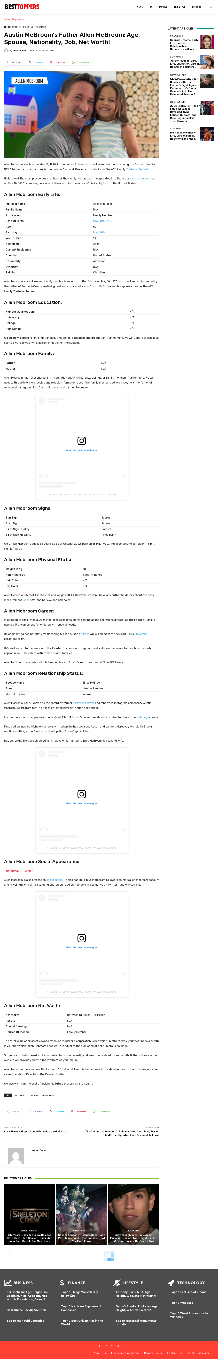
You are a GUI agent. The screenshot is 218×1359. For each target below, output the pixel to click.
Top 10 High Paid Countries (25, 1320)
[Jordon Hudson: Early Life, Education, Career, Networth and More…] (207, 62)
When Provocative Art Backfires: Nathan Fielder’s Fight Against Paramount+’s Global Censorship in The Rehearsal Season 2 (184, 87)
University (140, 634)
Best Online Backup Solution (26, 1310)
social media (54, 880)
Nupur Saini (19, 51)
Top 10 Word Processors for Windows (189, 1315)
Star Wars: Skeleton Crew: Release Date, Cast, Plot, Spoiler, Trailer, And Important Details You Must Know (29, 1238)
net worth (34, 1095)
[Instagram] (106, 1346)
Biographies (18, 19)
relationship (48, 1095)
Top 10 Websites (181, 1302)
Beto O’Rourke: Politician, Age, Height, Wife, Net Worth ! (137, 1308)
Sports (41, 27)
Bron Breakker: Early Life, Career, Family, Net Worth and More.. (183, 135)
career (23, 1095)
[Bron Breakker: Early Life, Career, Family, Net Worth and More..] (207, 134)
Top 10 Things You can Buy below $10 (79, 1294)
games (85, 634)
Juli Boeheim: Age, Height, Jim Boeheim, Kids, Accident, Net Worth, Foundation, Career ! (27, 1296)
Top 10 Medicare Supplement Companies (81, 1308)
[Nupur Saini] (7, 50)
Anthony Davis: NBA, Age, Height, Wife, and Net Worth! (136, 1294)
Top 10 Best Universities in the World (82, 1322)
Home (7, 19)
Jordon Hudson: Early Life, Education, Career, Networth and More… (185, 63)
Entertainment (29, 1231)
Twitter (28, 871)
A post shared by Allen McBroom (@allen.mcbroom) (82, 494)
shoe (26, 600)
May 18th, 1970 (102, 221)
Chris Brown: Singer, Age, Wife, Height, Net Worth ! (35, 1131)
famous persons (140, 178)
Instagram (12, 871)
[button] (211, 7)
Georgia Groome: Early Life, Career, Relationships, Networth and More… (184, 45)
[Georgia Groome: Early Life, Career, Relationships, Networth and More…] (207, 42)
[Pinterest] (112, 1346)
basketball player (83, 703)
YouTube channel (137, 169)
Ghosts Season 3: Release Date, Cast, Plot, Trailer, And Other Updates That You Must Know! (81, 1238)
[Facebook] (100, 1346)
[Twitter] (118, 1346)
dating (143, 717)
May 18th (99, 232)
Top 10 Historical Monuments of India (136, 1322)
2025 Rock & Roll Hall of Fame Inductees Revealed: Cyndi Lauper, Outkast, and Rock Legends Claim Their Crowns (185, 113)
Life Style (28, 27)
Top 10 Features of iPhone (188, 1292)
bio (15, 1095)
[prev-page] (6, 1251)
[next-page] (12, 1251)
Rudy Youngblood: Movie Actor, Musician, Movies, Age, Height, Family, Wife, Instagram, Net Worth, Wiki (133, 1238)
